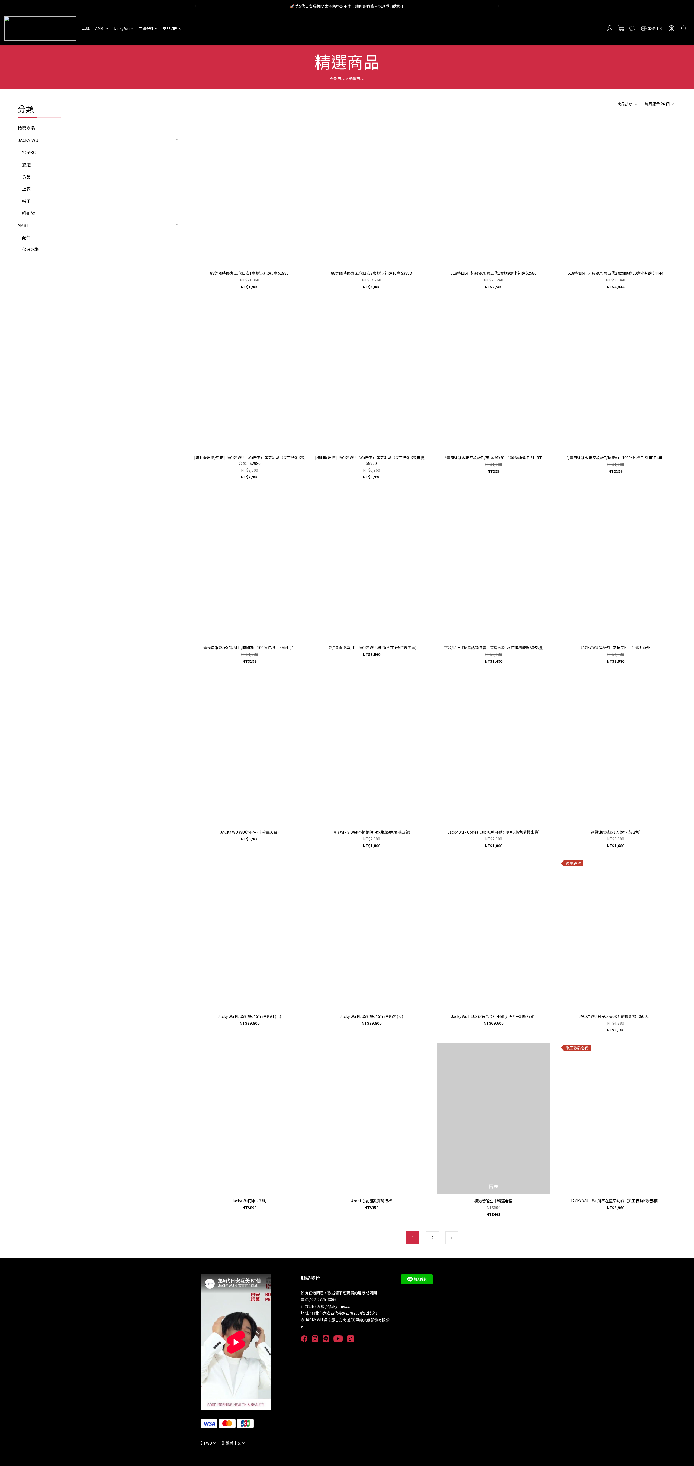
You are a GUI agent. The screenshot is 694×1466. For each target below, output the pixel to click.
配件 (26, 237)
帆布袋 (28, 213)
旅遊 (26, 164)
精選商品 (356, 78)
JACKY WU (28, 140)
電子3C (29, 152)
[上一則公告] (195, 6)
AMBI (99, 28)
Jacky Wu (121, 28)
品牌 (86, 28)
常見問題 (170, 28)
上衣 (26, 188)
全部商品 (337, 78)
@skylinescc (338, 1306)
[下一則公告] (498, 6)
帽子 (26, 201)
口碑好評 (146, 28)
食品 (26, 176)
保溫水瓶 (30, 249)
